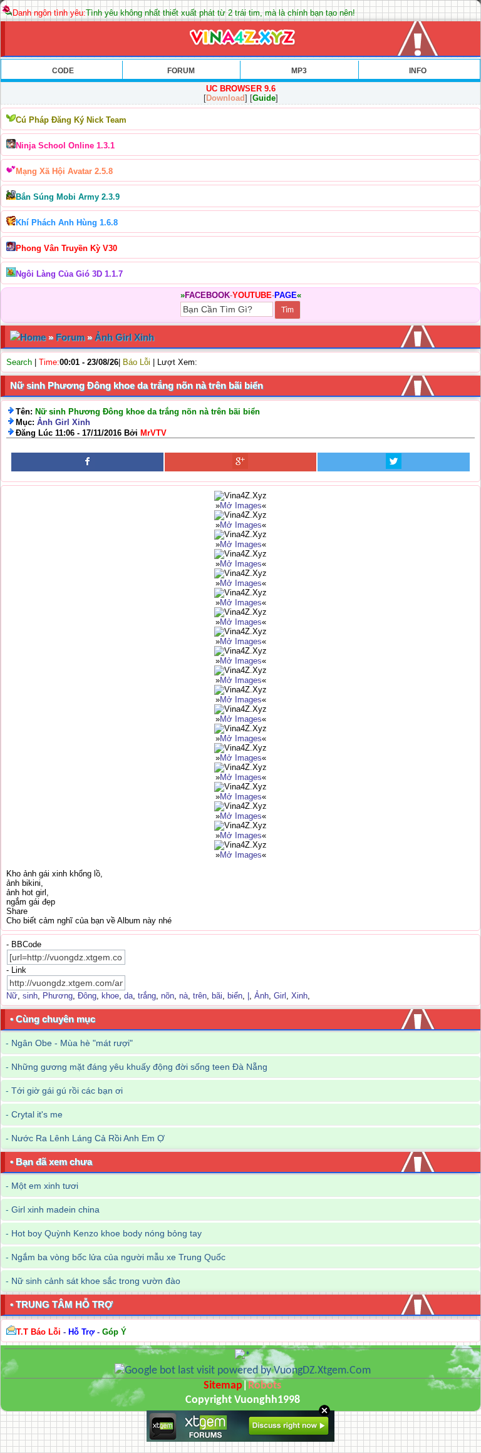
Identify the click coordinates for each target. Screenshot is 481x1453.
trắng (147, 995)
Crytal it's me (37, 1114)
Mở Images (241, 505)
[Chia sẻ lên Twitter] (393, 462)
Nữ (12, 995)
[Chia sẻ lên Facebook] (87, 462)
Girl (280, 995)
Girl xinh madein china (55, 1209)
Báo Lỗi (136, 362)
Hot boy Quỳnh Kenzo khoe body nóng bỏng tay (106, 1233)
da (128, 995)
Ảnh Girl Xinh (124, 337)
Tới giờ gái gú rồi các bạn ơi (67, 1091)
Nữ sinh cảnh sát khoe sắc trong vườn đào (95, 1281)
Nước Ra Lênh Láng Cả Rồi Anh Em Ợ (88, 1138)
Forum (70, 337)
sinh (30, 995)
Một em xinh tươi (44, 1186)
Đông (87, 995)
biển (234, 995)
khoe (110, 995)
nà (183, 995)
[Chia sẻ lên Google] (240, 462)
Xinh (299, 995)
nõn (167, 995)
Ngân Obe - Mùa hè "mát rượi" (72, 1043)
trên (200, 995)
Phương (58, 995)
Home (33, 337)
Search (19, 362)
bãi (217, 995)
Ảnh (261, 995)
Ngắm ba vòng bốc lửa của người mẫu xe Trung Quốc (118, 1257)
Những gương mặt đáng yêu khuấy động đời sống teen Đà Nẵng (139, 1067)
